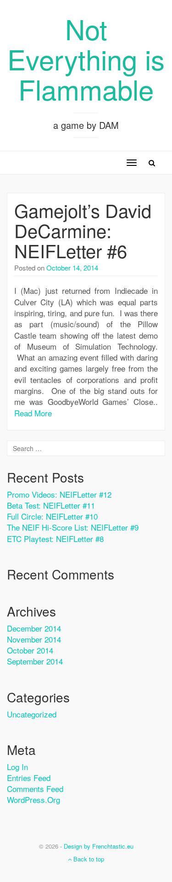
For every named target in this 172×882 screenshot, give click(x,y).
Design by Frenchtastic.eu (98, 846)
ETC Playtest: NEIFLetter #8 (55, 538)
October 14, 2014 (72, 267)
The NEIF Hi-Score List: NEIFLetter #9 (73, 527)
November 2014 (34, 639)
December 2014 (34, 628)
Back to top (88, 859)
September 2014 (35, 661)
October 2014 (30, 650)
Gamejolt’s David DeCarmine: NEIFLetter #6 (82, 230)
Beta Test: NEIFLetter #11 (51, 505)
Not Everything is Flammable (86, 58)
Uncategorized (31, 714)
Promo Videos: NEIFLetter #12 (59, 494)
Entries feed (28, 777)
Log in (17, 766)
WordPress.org (33, 799)
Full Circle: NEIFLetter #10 (52, 516)
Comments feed (35, 788)
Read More (33, 413)
